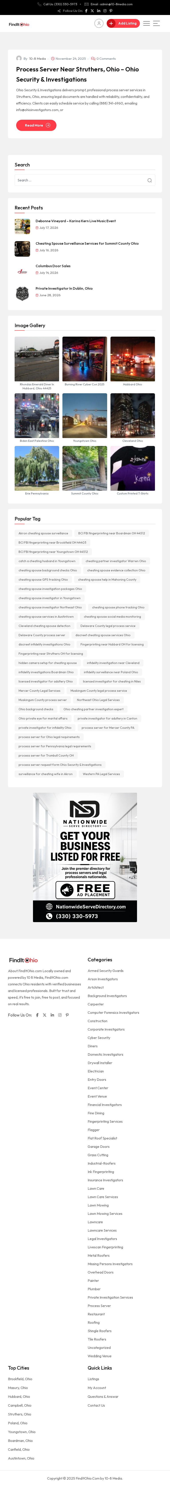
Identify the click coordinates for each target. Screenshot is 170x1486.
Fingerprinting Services (105, 1121)
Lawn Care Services (103, 1197)
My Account (97, 1387)
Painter (93, 1280)
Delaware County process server (42, 635)
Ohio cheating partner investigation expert (94, 709)
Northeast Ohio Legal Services (98, 700)
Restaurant (96, 1314)
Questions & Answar (103, 1396)
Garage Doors (99, 1146)
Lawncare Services (102, 1230)
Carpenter (96, 1004)
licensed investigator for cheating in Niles (112, 681)
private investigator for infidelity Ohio (45, 728)
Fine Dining (96, 1113)
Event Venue (97, 1096)
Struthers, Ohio (19, 1414)
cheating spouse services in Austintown (46, 617)
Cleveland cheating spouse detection (44, 626)
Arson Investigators (103, 979)
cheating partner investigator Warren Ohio (116, 561)
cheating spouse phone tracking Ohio (118, 607)
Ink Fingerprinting (101, 1171)
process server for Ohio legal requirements (49, 737)
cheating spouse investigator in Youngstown (50, 598)
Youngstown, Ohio (22, 1432)
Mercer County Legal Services (39, 691)
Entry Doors (97, 1079)
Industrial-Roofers (102, 1163)
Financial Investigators (105, 1104)
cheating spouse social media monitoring (112, 617)
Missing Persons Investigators (110, 1264)
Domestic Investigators (105, 1054)
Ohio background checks (36, 709)
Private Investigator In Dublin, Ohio (64, 288)
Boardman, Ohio (20, 1440)
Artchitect (96, 987)
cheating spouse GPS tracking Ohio (43, 580)
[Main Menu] (156, 23)
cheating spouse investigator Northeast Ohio (50, 607)
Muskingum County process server (43, 700)
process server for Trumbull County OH (46, 755)
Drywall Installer (100, 1063)
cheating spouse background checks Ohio (48, 570)
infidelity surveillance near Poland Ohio (111, 672)
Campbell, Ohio (19, 1405)
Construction (97, 1021)
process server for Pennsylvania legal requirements (55, 746)
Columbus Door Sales (53, 266)
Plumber (94, 1289)
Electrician (96, 1071)
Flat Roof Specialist (102, 1138)
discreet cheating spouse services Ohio (103, 635)
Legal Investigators (102, 1238)
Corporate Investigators (106, 1029)
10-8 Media (37, 58)
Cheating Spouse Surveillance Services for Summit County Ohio (87, 243)
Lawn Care (96, 1188)
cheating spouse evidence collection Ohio (116, 570)
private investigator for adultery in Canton (107, 718)
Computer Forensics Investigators (113, 1012)
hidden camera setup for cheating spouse (48, 663)
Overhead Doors (101, 1272)
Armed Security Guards (106, 970)
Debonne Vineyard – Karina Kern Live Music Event (76, 221)
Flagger (94, 1130)
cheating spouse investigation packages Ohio (50, 589)
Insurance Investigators (105, 1180)
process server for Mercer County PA (108, 728)
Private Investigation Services (110, 1297)
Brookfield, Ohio (20, 1379)
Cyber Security (99, 1037)
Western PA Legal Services (101, 774)
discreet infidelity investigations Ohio (44, 644)
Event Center (98, 1088)
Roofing (94, 1322)
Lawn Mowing (98, 1205)
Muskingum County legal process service (99, 691)
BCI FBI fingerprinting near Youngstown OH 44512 (53, 552)
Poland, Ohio (17, 1423)
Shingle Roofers (100, 1331)
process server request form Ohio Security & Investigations (60, 765)
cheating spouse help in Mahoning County (107, 580)
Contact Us (96, 1405)
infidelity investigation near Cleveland (113, 663)
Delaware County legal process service (108, 626)
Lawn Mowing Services (105, 1213)
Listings (93, 1379)
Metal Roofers (99, 1255)
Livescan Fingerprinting (105, 1247)
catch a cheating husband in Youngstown (47, 561)
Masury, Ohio (18, 1387)
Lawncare (95, 1222)
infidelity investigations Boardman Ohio (46, 672)
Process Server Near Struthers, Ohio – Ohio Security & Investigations (77, 74)
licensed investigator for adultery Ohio (46, 681)
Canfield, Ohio (19, 1449)
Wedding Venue (100, 1356)
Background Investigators (107, 996)
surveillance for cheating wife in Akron (46, 774)
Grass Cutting (98, 1155)
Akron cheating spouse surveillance (43, 533)
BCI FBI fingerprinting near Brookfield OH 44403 (52, 542)
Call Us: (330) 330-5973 (60, 4)
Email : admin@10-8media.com (112, 4)
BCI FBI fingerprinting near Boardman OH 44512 (111, 533)
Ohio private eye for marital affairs (43, 718)
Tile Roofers (97, 1339)
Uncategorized (99, 1347)
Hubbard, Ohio (19, 1396)
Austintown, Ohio (21, 1458)
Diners (93, 1046)
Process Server (99, 1305)
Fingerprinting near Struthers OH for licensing (51, 654)
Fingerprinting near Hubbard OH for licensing (112, 644)
